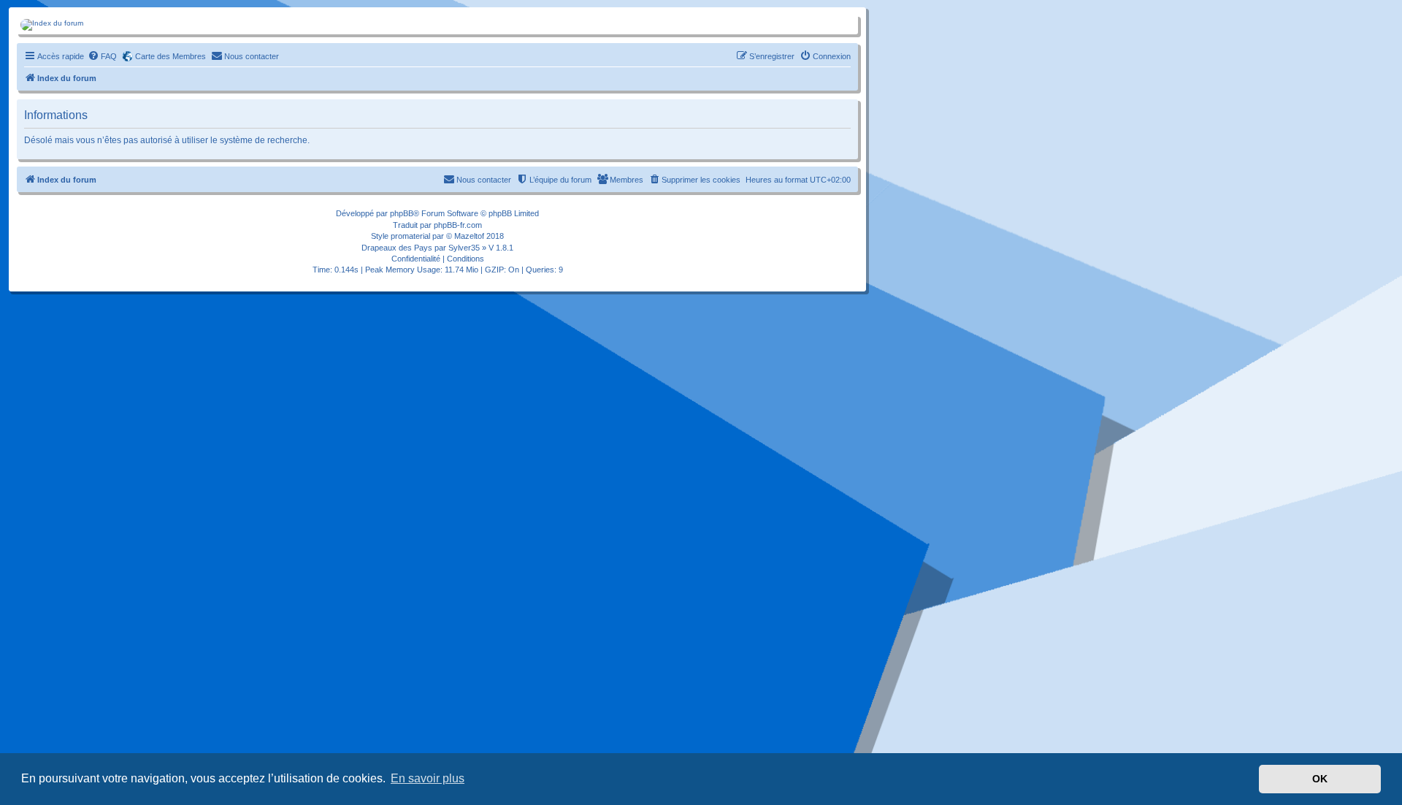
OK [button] (1320, 779)
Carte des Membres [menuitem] (170, 56)
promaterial (410, 236)
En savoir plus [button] (427, 778)
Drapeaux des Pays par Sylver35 (420, 247)
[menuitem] (102, 56)
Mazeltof (469, 236)
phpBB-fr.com (458, 225)
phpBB (401, 213)
